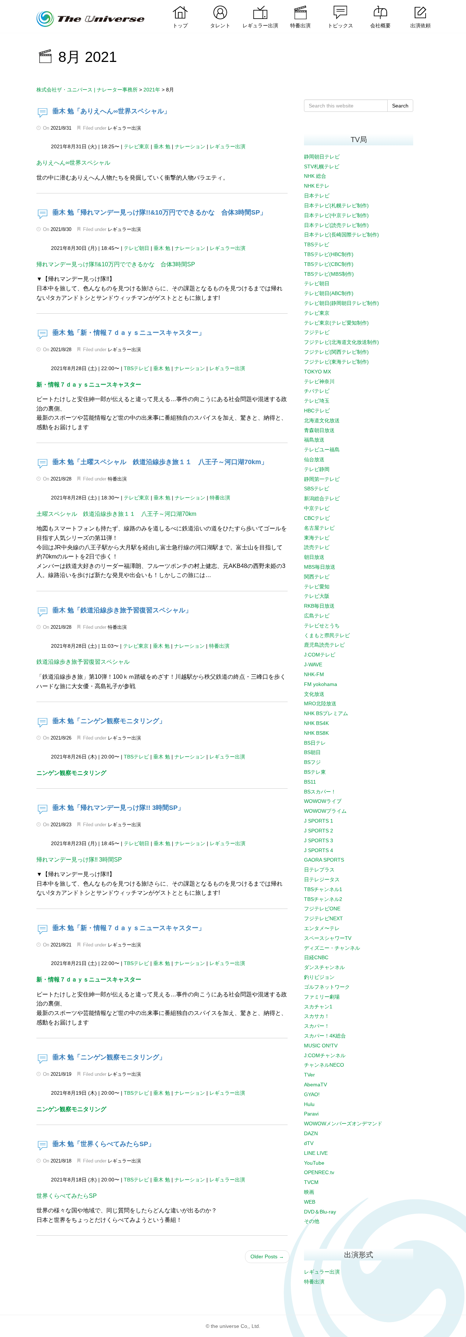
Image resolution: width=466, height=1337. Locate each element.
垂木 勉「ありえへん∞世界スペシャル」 (111, 111)
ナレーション (190, 146)
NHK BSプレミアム (326, 713)
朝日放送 (314, 557)
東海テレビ (316, 538)
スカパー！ (316, 1026)
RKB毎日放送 (319, 606)
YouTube (314, 1163)
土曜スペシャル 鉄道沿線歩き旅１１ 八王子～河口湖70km (116, 514)
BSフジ (312, 762)
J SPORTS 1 (318, 821)
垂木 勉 (162, 146)
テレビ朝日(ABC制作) (329, 293)
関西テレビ (316, 577)
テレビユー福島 (322, 449)
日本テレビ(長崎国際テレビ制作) (341, 235)
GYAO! (312, 1094)
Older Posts (267, 1256)
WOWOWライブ (322, 801)
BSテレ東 (315, 772)
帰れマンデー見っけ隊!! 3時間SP (79, 859)
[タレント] (220, 5)
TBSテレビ (136, 368)
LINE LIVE (316, 1153)
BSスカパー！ (320, 792)
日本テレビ (316, 196)
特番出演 (117, 479)
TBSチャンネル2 (323, 899)
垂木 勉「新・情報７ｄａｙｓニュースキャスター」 (128, 332)
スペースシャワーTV (327, 938)
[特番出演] (300, 5)
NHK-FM (314, 674)
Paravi (311, 1114)
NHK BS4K (316, 723)
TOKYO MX (317, 372)
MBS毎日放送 (319, 567)
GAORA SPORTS (324, 860)
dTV (308, 1143)
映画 (309, 1192)
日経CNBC (316, 957)
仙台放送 (314, 459)
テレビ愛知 (316, 586)
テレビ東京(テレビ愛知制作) (336, 323)
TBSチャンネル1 (323, 889)
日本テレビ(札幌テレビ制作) (336, 205)
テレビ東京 (136, 146)
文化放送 (314, 694)
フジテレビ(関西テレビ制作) (336, 352)
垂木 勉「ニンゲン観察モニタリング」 (109, 721)
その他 (311, 1221)
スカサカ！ (316, 1016)
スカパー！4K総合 (325, 1036)
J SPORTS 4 (318, 850)
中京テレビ (316, 508)
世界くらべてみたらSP (66, 1196)
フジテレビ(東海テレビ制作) (336, 362)
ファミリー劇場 (322, 997)
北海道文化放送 (322, 420)
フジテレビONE (322, 908)
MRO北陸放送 (320, 703)
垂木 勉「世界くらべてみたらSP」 (103, 1144)
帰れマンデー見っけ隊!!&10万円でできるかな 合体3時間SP (115, 264)
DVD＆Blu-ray (320, 1212)
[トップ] (180, 5)
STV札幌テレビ (321, 166)
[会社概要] (380, 5)
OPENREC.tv (319, 1172)
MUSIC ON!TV (320, 1045)
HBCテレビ (317, 410)
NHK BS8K (316, 733)
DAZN (311, 1133)
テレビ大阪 (316, 596)
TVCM (311, 1182)
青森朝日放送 (319, 430)
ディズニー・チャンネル (332, 948)
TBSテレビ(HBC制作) (329, 254)
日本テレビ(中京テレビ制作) (336, 215)
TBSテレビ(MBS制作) (329, 274)
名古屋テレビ (319, 528)
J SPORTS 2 (318, 831)
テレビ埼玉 (316, 401)
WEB (309, 1202)
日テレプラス (319, 870)
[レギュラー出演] (260, 5)
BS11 (310, 782)
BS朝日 (312, 752)
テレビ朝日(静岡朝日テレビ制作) (341, 303)
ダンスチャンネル (324, 967)
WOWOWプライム (325, 811)
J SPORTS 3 (318, 840)
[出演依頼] (420, 5)
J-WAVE (313, 664)
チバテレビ (316, 391)
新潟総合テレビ (322, 498)
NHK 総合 (315, 176)
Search (400, 106)
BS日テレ (315, 743)
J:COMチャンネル (324, 1055)
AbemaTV (315, 1084)
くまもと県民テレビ (327, 635)
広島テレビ (316, 616)
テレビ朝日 (136, 248)
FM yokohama (320, 684)
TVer (309, 1075)
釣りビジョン (319, 977)
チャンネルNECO (324, 1065)
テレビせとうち (322, 625)
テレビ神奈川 (319, 381)
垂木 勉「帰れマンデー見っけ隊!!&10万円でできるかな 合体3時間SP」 (159, 212)
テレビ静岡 (316, 469)
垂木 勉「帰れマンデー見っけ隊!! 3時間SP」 (118, 807)
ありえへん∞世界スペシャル (73, 163)
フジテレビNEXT (323, 918)
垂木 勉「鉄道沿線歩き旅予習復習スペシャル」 (122, 610)
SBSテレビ (316, 488)
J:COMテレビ (319, 655)
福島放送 (314, 440)
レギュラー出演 (124, 128)
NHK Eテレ (316, 186)
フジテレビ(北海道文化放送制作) (341, 342)
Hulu (309, 1104)
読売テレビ (316, 547)
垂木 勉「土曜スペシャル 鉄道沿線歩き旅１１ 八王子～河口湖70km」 (160, 462)
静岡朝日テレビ (322, 157)
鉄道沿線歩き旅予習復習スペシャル (83, 662)
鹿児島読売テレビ (324, 645)
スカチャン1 (318, 1006)
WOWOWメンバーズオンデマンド (343, 1123)
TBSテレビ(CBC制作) (329, 264)
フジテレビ (316, 332)
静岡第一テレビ (322, 479)
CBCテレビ (317, 518)
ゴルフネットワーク (327, 987)
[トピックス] (340, 5)
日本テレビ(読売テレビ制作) (336, 225)
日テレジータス (322, 879)
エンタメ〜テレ (322, 928)
